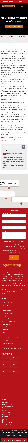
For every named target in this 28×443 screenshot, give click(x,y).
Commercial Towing (7, 313)
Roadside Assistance (7, 321)
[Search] (23, 147)
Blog (6, 40)
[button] (6, 198)
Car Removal (6, 305)
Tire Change (6, 332)
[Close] (12, 193)
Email (3, 219)
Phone (4, 225)
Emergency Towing (7, 316)
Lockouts (5, 329)
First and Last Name (7, 213)
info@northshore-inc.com (14, 435)
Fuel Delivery (6, 324)
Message (4, 231)
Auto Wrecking (6, 302)
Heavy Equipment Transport (10, 337)
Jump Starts (6, 327)
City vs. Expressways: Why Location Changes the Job (13, 159)
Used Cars (5, 308)
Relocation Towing (7, 318)
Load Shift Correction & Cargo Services (13, 346)
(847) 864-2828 (21, 1)
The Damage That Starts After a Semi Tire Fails (12, 157)
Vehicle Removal (7, 310)
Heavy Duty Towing (7, 335)
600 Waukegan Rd (8, 404)
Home (2, 40)
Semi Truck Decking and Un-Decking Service (12, 349)
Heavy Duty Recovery (7, 343)
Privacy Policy (8, 291)
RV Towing (5, 340)
